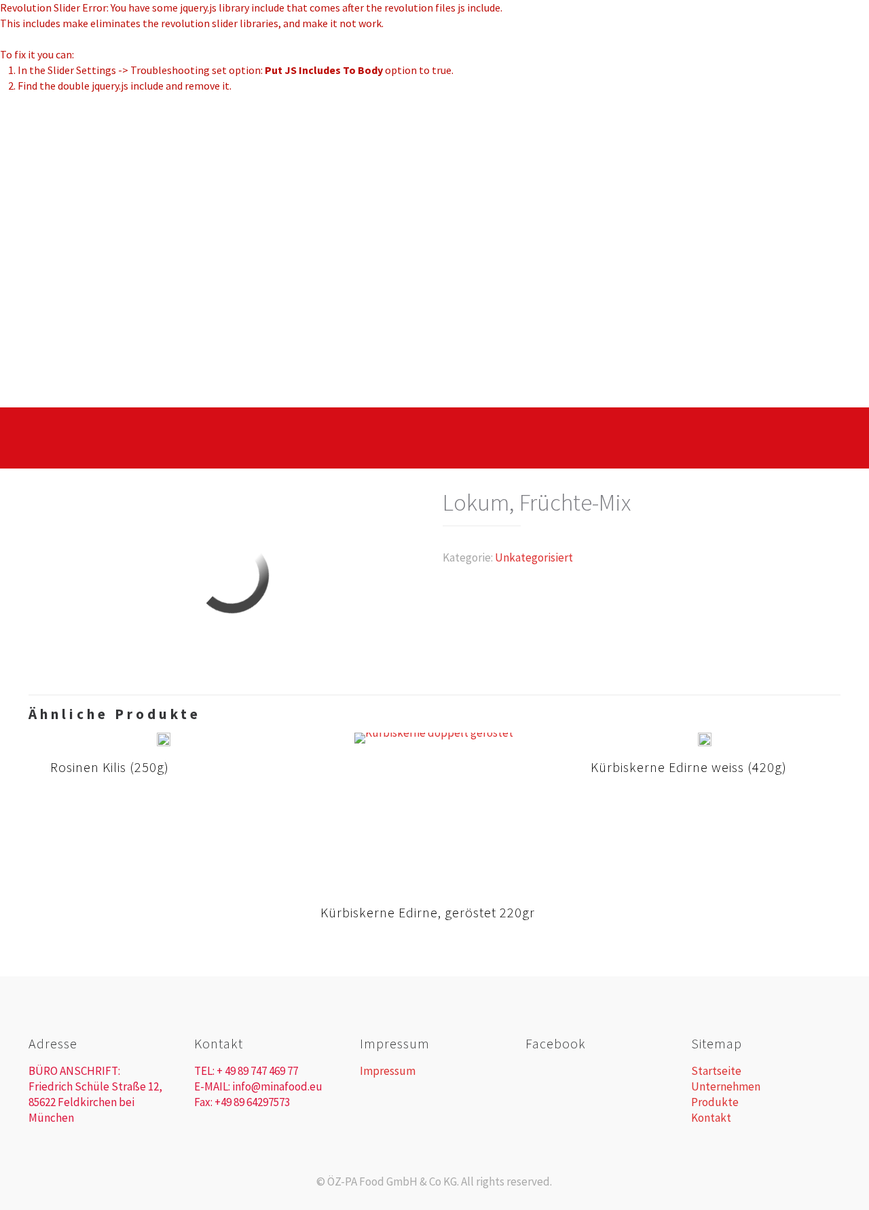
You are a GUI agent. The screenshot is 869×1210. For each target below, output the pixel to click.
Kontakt (711, 1117)
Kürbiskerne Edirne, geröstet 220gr (427, 912)
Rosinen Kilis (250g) (109, 766)
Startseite (716, 1070)
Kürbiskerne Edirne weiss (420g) (689, 766)
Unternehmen (725, 1086)
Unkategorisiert (534, 557)
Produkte (715, 1102)
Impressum (387, 1070)
